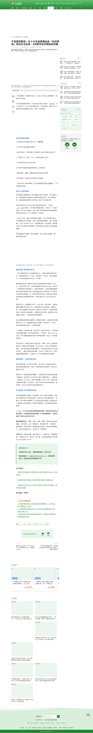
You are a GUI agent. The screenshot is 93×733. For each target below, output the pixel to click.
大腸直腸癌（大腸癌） (67, 116)
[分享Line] (13, 101)
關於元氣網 (29, 723)
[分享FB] (13, 96)
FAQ (27, 727)
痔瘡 (76, 116)
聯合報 (38, 3)
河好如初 (51, 3)
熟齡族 (48, 364)
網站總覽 (71, 727)
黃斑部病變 (64, 128)
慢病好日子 (68, 8)
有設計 (58, 3)
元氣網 (16, 37)
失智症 (75, 119)
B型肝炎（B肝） (66, 122)
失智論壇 (24, 8)
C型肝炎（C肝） (66, 125)
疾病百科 (48, 723)
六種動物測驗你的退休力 (37, 456)
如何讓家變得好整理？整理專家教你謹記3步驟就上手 (35, 480)
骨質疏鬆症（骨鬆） (67, 119)
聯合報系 (55, 727)
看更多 (79, 58)
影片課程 (14, 578)
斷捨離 (52, 104)
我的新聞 (73, 3)
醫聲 (61, 8)
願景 (68, 3)
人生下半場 (20, 208)
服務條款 (40, 727)
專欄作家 (64, 723)
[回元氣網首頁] (18, 3)
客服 (30, 727)
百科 (35, 8)
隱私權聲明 (49, 727)
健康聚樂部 (36, 723)
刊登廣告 (22, 727)
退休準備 (36, 524)
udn (12, 37)
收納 (48, 183)
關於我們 (65, 727)
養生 (17, 8)
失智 (56, 8)
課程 (45, 8)
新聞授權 (34, 727)
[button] (80, 8)
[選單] (81, 3)
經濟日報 (44, 3)
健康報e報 (39, 716)
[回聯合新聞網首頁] (12, 3)
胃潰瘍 (74, 125)
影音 (40, 8)
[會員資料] (78, 3)
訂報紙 (60, 727)
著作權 (44, 727)
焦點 (12, 8)
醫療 (30, 8)
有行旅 (63, 3)
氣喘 (70, 128)
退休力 (51, 8)
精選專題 (42, 723)
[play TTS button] (17, 90)
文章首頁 (58, 723)
